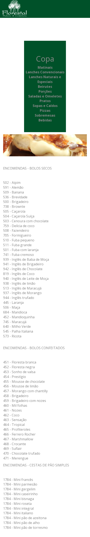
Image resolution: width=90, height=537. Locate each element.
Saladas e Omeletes (45, 96)
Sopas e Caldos (45, 105)
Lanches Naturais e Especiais (45, 79)
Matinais (45, 67)
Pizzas (45, 110)
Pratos (45, 101)
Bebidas (45, 120)
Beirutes (45, 86)
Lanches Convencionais (45, 72)
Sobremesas (45, 115)
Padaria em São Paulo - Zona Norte (17, 9)
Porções (45, 91)
